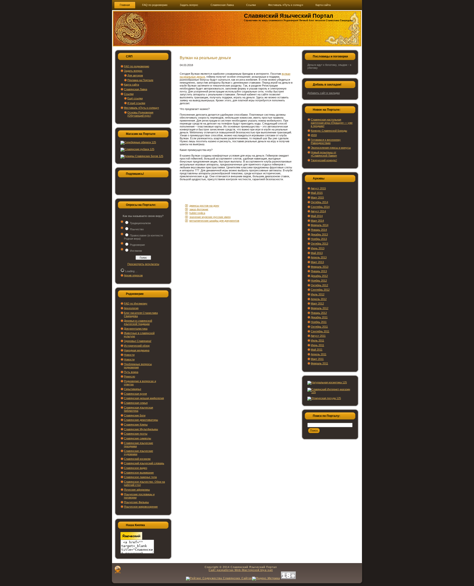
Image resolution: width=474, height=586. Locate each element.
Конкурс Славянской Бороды (329, 130)
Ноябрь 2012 (319, 280)
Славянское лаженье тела (140, 477)
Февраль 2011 (319, 363)
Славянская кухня (135, 393)
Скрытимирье (132, 389)
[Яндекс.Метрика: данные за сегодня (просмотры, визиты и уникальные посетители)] (266, 579)
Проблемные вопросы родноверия (138, 366)
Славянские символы (137, 438)
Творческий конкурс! (324, 160)
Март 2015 (317, 197)
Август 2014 (318, 211)
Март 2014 (317, 220)
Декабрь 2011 (319, 317)
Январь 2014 (319, 229)
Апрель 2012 (319, 299)
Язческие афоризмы (137, 489)
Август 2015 (318, 188)
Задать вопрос (133, 70)
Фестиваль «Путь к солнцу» (141, 107)
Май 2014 (317, 215)
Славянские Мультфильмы (141, 429)
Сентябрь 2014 (320, 206)
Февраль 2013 (319, 266)
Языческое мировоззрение (141, 506)
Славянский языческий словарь (144, 463)
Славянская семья (136, 402)
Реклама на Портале (140, 80)
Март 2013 (317, 262)
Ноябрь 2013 (319, 238)
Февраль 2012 (319, 308)
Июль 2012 (317, 294)
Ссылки (129, 93)
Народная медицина (136, 350)
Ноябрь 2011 (319, 321)
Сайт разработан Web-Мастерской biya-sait (241, 569)
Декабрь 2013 (319, 234)
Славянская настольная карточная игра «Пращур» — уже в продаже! (332, 122)
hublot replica (197, 213)
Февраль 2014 (319, 225)
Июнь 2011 (317, 345)
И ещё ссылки (136, 103)
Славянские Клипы (136, 424)
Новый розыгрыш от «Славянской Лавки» (324, 154)
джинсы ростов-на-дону (204, 205)
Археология (131, 308)
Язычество (137, 229)
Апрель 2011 (318, 354)
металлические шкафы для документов (214, 220)
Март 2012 (317, 303)
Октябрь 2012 (319, 285)
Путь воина (131, 372)
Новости (129, 354)
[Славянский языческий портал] (131, 538)
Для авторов (135, 75)
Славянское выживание (139, 472)
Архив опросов (133, 275)
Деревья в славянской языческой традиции (138, 322)
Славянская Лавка (135, 89)
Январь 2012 (319, 312)
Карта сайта (131, 84)
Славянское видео (135, 467)
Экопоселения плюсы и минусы (331, 147)
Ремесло (129, 376)
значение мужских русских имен (210, 216)
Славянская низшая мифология (144, 398)
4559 (314, 135)
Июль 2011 (317, 340)
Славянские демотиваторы (141, 419)
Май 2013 (317, 252)
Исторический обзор (137, 345)
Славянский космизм (137, 458)
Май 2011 (316, 349)
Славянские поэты (135, 433)
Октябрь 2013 (319, 243)
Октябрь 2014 (319, 202)
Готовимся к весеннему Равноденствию (326, 141)
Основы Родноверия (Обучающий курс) (140, 114)
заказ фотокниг (198, 209)
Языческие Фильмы (136, 502)
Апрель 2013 (319, 257)
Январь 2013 (319, 271)
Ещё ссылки (135, 98)
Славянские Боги (134, 415)
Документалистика (135, 328)
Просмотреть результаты (143, 264)
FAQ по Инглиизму (135, 303)
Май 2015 (317, 192)
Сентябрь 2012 (320, 289)
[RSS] (118, 569)
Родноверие (137, 244)
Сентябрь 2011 (320, 331)
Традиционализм (140, 223)
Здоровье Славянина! (137, 340)
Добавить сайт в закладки (323, 92)
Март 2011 (317, 358)
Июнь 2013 (317, 248)
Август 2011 (318, 335)
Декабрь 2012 (319, 275)
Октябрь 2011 (319, 326)
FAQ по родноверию (136, 66)
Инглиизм (136, 250)
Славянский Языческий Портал (288, 16)
